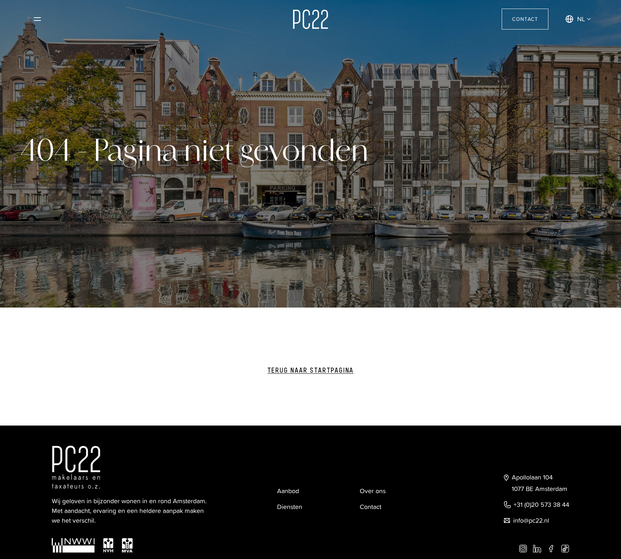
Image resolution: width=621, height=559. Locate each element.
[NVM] (108, 545)
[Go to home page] (310, 19)
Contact (525, 18)
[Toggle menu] (37, 19)
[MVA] (127, 545)
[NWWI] (73, 545)
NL (581, 18)
